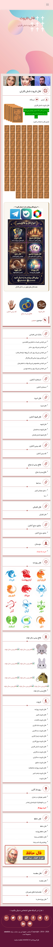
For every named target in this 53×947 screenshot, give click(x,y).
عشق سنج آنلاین (40, 533)
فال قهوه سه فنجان (39, 429)
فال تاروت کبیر (41, 714)
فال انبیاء (43, 405)
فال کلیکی (42, 514)
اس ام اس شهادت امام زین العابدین (34, 342)
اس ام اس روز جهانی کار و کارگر (35, 358)
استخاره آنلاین (41, 387)
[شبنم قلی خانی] (11, 81)
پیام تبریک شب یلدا (39, 842)
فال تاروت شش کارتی (30, 91)
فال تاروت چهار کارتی (39, 736)
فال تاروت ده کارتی (39, 757)
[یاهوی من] (46, 918)
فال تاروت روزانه (40, 709)
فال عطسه (42, 880)
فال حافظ (43, 826)
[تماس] (19, 918)
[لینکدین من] (23, 924)
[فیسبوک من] (33, 918)
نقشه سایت (18, 940)
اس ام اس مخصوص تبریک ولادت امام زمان (31, 363)
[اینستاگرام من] (26, 918)
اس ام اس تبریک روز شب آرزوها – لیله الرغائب (31, 352)
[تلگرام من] (39, 918)
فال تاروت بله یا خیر (39, 773)
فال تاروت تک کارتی (39, 725)
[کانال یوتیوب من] (29, 924)
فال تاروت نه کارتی (39, 752)
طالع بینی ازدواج (40, 472)
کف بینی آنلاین (41, 453)
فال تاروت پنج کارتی (39, 741)
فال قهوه (43, 424)
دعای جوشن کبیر (40, 490)
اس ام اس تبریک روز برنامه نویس (35, 368)
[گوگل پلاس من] (6, 918)
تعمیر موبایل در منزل (39, 797)
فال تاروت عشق (40, 762)
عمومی (34, 320)
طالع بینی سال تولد (39, 690)
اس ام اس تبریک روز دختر (37, 347)
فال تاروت (27, 18)
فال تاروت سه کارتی (39, 730)
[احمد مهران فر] (42, 81)
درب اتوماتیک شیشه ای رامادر (36, 802)
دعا (45, 496)
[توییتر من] (13, 918)
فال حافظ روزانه (41, 831)
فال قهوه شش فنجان (39, 435)
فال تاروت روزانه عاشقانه (37, 768)
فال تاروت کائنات (40, 720)
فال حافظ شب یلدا (40, 837)
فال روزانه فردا (41, 899)
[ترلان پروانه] (27, 81)
